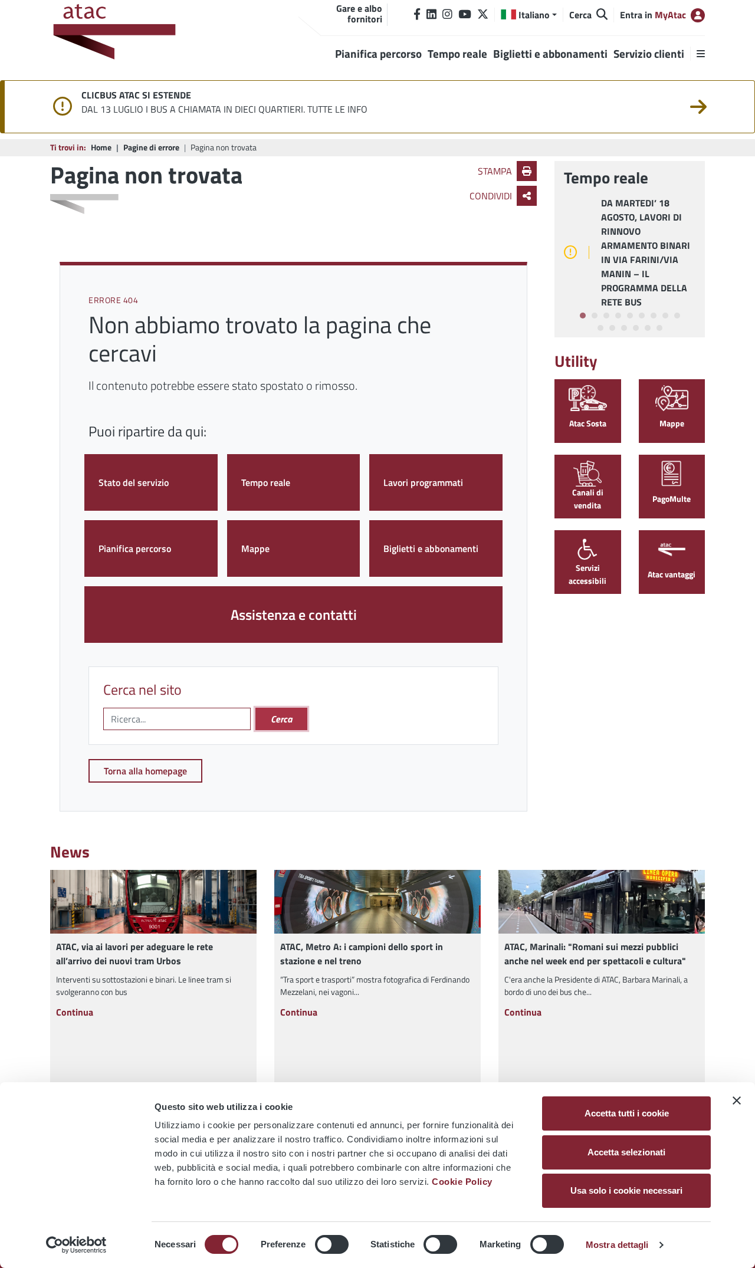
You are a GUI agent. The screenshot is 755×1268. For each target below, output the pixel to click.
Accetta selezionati (626, 1152)
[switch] (332, 1244)
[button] (529, 15)
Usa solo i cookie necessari (626, 1190)
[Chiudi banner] (737, 1100)
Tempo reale (265, 482)
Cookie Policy (462, 1182)
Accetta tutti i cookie (627, 1113)
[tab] (583, 315)
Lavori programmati (423, 482)
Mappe (255, 548)
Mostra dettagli (617, 1245)
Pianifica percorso (135, 548)
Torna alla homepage (145, 771)
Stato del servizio (134, 482)
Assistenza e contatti (294, 614)
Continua (74, 1012)
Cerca (281, 719)
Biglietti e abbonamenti (430, 548)
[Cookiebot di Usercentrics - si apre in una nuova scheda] (76, 1245)
